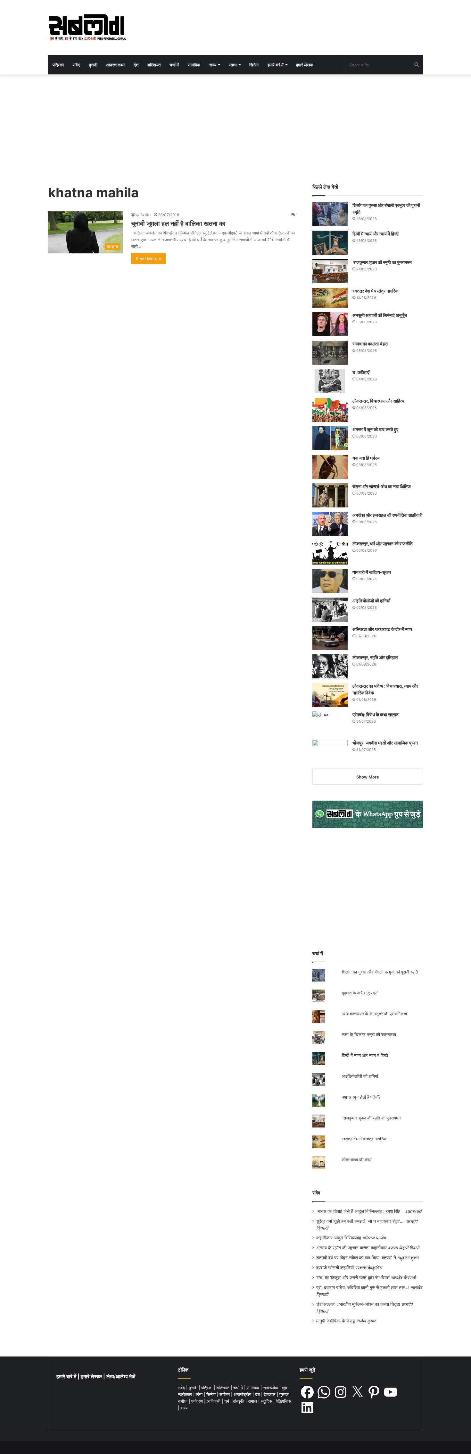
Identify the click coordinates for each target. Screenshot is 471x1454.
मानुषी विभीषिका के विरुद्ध (335, 1320)
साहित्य (225, 1394)
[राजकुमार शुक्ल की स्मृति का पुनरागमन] (330, 271)
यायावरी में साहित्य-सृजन (372, 572)
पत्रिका (58, 64)
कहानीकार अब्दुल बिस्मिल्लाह (338, 1237)
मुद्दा (285, 1387)
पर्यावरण (197, 1401)
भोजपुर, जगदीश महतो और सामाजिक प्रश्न (385, 742)
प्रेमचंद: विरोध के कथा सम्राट (375, 714)
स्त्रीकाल (185, 1394)
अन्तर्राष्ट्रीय (243, 1394)
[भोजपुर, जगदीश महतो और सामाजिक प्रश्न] (330, 752)
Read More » (148, 258)
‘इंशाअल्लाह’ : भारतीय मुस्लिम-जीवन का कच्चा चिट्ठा (358, 1304)
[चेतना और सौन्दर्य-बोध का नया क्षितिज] (330, 495)
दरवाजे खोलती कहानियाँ (335, 1267)
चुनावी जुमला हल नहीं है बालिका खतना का (178, 223)
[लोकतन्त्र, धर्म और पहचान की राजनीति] (330, 552)
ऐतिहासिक (283, 1401)
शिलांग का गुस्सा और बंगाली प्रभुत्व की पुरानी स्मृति (380, 971)
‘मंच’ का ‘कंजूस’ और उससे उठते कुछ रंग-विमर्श (353, 1277)
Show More (367, 776)
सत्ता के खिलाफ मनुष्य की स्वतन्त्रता (369, 1034)
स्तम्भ (233, 64)
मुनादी (93, 64)
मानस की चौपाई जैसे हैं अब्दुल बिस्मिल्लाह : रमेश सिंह (360, 1211)
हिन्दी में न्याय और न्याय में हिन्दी (375, 233)
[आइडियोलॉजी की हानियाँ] (330, 610)
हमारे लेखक (304, 64)
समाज (253, 1401)
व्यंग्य (200, 1394)
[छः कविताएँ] (330, 381)
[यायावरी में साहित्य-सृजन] (330, 581)
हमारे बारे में (276, 64)
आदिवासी (214, 1401)
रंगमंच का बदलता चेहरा (370, 343)
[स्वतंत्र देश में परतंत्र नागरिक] (330, 298)
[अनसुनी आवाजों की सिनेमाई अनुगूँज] (330, 324)
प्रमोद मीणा (143, 214)
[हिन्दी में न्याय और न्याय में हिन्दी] (330, 243)
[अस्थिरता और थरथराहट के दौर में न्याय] (330, 638)
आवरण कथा (115, 64)
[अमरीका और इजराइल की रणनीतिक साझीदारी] (330, 524)
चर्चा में (174, 64)
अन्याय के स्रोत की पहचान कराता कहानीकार (351, 1247)
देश (136, 64)
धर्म (227, 1401)
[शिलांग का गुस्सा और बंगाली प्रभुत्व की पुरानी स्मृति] (330, 214)
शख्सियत (154, 64)
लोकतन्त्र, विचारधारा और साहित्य (378, 401)
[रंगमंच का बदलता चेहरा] (330, 353)
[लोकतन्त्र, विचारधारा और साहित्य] (330, 410)
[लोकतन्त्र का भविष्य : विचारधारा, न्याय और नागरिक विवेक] (330, 695)
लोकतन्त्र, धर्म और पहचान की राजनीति (382, 543)
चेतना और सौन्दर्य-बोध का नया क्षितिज (381, 486)
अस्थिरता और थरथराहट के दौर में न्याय (382, 629)
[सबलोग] (87, 27)
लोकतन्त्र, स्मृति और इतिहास (375, 657)
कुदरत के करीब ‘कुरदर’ (359, 992)
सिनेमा (254, 64)
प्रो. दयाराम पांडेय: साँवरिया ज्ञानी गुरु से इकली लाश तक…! (362, 1287)
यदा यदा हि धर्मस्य (366, 458)
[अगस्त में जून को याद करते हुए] (330, 438)
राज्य (212, 64)
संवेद (76, 64)
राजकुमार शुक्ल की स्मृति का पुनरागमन (382, 262)
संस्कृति (239, 1401)
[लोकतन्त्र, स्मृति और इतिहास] (330, 666)
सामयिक (194, 64)
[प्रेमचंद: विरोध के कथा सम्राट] (330, 723)
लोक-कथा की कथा (357, 1159)
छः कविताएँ (360, 372)
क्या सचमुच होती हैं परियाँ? (361, 1097)
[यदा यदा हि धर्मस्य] (330, 467)
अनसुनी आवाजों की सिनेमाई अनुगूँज (379, 315)
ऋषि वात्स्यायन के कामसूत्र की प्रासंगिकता (374, 1013)
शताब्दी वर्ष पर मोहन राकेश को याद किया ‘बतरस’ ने (356, 1257)
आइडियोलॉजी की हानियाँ (371, 600)
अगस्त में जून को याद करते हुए (375, 429)
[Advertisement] (235, 129)
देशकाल (270, 1394)
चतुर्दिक (267, 1401)
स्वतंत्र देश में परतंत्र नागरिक (375, 290)
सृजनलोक (271, 1387)
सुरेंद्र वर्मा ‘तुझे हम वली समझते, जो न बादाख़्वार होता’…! (360, 1221)
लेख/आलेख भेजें (120, 1376)
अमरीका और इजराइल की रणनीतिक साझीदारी (387, 515)
